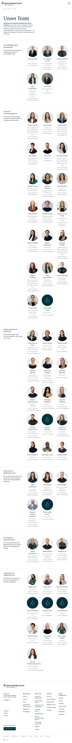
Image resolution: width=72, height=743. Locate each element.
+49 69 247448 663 (62, 133)
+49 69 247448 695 (47, 220)
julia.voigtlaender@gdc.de (33, 100)
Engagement (26, 709)
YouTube (6, 715)
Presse (36, 736)
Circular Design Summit (38, 701)
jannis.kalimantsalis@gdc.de (34, 410)
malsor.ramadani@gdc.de (48, 251)
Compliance (23, 736)
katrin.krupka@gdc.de (47, 222)
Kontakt (30, 736)
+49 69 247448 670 (62, 222)
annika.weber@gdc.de (62, 459)
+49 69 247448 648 (32, 220)
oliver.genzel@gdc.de (47, 349)
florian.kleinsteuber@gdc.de (34, 437)
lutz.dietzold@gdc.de (32, 65)
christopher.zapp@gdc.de (48, 315)
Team (24, 702)
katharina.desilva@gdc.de (33, 353)
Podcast (61, 701)
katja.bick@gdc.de (47, 593)
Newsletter (61, 714)
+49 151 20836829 (62, 493)
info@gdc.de (7, 700)
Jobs (42, 736)
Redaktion (61, 703)
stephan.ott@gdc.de (62, 559)
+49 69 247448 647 (47, 131)
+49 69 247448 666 (32, 162)
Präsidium (49, 710)
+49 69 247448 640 (32, 591)
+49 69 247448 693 (32, 289)
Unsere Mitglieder (51, 699)
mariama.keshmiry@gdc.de (48, 408)
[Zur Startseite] (13, 4)
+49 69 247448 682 (32, 98)
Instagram (6, 710)
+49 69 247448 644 (62, 192)
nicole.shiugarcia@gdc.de (48, 519)
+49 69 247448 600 (32, 63)
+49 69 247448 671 (47, 249)
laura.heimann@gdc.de (32, 618)
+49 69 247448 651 (32, 249)
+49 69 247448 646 (47, 195)
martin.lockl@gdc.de (47, 69)
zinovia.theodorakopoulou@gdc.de (35, 670)
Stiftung (49, 696)
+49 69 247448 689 (32, 493)
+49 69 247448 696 (47, 381)
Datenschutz (14, 736)
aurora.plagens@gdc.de (33, 251)
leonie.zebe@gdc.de (33, 318)
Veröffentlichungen (51, 707)
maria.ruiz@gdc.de (62, 644)
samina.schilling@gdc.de (33, 290)
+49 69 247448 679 (47, 406)
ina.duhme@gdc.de (32, 164)
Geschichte (61, 709)
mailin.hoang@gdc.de (32, 194)
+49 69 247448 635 (62, 434)
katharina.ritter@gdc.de (48, 644)
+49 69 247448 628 (62, 591)
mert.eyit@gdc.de (47, 160)
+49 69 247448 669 (62, 406)
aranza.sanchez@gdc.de (48, 434)
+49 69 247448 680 (62, 643)
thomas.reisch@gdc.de (62, 68)
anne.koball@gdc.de (32, 222)
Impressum (6, 736)
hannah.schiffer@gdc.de (62, 258)
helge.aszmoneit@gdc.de (33, 561)
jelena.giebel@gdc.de (62, 351)
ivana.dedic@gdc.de (47, 133)
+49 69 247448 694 (62, 282)
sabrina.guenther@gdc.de (33, 381)
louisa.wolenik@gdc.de (62, 283)
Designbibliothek (39, 713)
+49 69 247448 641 (32, 316)
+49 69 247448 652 (47, 591)
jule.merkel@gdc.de (47, 494)
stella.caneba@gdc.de (32, 138)
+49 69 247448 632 (62, 67)
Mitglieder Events (51, 704)
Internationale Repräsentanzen (27, 705)
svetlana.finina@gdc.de (62, 169)
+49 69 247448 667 (32, 137)
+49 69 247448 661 (32, 192)
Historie (25, 699)
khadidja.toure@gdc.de (47, 459)
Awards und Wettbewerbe (38, 697)
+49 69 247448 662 (32, 435)
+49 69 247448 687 (32, 668)
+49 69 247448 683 (62, 558)
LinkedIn (6, 713)
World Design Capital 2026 (38, 723)
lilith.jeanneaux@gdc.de (32, 495)
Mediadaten (62, 711)
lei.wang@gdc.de (47, 93)
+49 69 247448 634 (32, 379)
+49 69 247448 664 (32, 617)
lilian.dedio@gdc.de (62, 135)
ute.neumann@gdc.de (62, 615)
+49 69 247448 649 (32, 560)
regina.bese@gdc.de (32, 593)
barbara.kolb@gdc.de (47, 615)
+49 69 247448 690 (62, 167)
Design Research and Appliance (39, 705)
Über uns (25, 696)
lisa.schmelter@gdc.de (32, 459)
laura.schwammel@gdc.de (48, 285)
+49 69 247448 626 (32, 351)
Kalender (37, 729)
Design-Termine (62, 706)
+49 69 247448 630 (47, 348)
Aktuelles (37, 726)
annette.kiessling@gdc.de (63, 408)
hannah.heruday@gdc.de (63, 377)
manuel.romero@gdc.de (33, 526)
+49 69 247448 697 (32, 524)
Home (5, 8)
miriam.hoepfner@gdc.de (48, 196)
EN (7, 740)
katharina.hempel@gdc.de (48, 382)
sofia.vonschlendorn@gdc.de (63, 435)
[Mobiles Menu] (69, 3)
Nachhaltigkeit (26, 711)
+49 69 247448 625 (62, 256)
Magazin (61, 698)
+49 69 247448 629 (32, 408)
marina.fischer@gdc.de (62, 593)
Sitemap (47, 736)
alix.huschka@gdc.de (62, 194)
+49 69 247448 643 (47, 643)
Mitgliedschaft (50, 702)
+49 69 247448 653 (47, 493)
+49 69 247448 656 (47, 284)
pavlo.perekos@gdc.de (32, 642)
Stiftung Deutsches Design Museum (39, 718)
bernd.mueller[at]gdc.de (62, 494)
